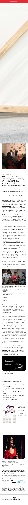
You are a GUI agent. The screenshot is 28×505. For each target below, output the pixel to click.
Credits (14, 497)
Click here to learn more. (6, 478)
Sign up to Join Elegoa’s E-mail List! (11, 499)
